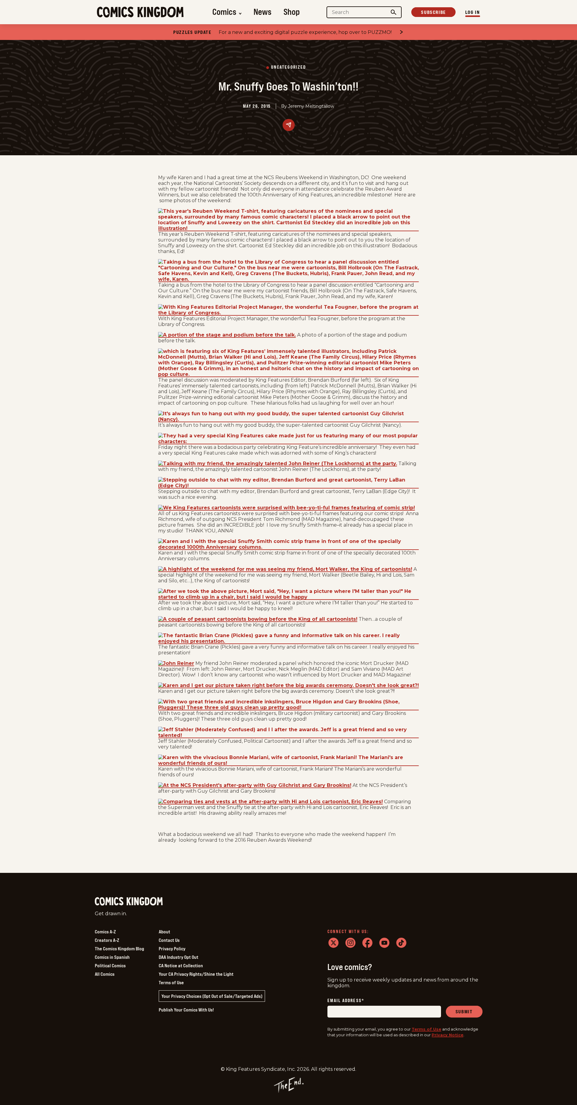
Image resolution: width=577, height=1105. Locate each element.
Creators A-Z (107, 940)
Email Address (345, 1000)
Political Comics (110, 965)
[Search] (393, 12)
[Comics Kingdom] (129, 901)
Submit (464, 1011)
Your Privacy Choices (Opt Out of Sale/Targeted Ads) (211, 996)
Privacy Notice (447, 1034)
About (164, 932)
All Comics (104, 974)
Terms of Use (171, 982)
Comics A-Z (105, 932)
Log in (472, 12)
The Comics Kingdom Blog (119, 948)
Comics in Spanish (112, 957)
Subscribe (433, 12)
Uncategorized (288, 67)
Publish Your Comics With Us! (186, 1010)
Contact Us (169, 940)
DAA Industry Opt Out (178, 957)
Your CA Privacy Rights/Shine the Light (196, 974)
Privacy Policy (172, 948)
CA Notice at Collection (181, 965)
